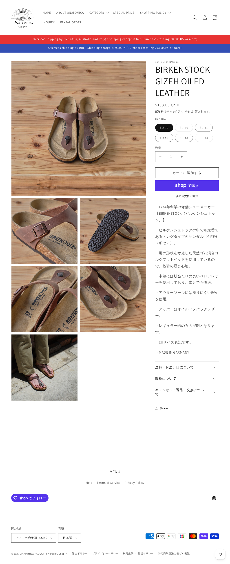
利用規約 (128, 553)
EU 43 (184, 138)
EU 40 (185, 128)
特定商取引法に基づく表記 (174, 553)
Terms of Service (108, 483)
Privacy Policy (134, 483)
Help (89, 483)
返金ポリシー (80, 553)
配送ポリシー (146, 553)
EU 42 (164, 138)
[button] (99, 12)
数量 (158, 148)
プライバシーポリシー (105, 553)
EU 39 (164, 128)
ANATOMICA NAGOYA (32, 553)
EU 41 (204, 128)
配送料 (159, 111)
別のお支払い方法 (187, 196)
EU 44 (205, 139)
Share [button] (164, 408)
